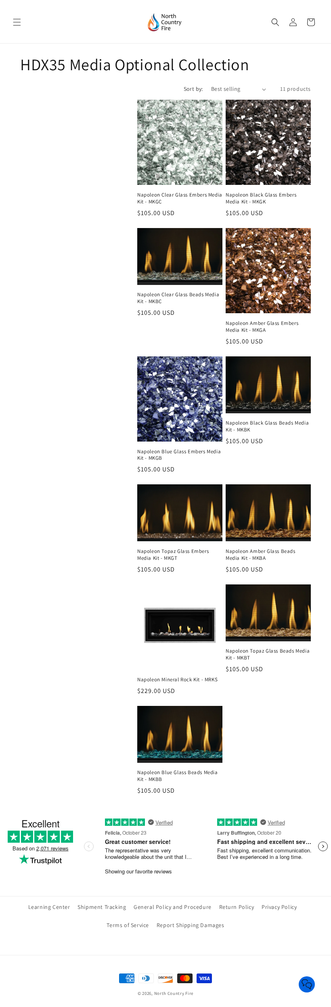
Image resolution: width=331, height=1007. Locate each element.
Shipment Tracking (102, 907)
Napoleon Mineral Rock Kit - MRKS (177, 679)
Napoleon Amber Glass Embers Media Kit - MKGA (262, 326)
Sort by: (193, 88)
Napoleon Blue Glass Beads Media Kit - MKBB (177, 776)
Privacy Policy (279, 907)
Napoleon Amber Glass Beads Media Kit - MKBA (260, 554)
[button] (17, 22)
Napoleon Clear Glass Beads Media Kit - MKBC (178, 298)
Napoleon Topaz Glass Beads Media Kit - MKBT (268, 654)
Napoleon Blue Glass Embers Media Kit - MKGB (179, 455)
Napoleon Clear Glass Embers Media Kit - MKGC (179, 198)
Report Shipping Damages (190, 925)
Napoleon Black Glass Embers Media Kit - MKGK (261, 198)
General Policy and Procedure (173, 907)
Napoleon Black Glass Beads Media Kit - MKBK (267, 426)
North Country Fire (174, 993)
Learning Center (49, 907)
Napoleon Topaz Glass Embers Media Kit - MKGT (173, 554)
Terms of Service (128, 925)
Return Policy (236, 907)
